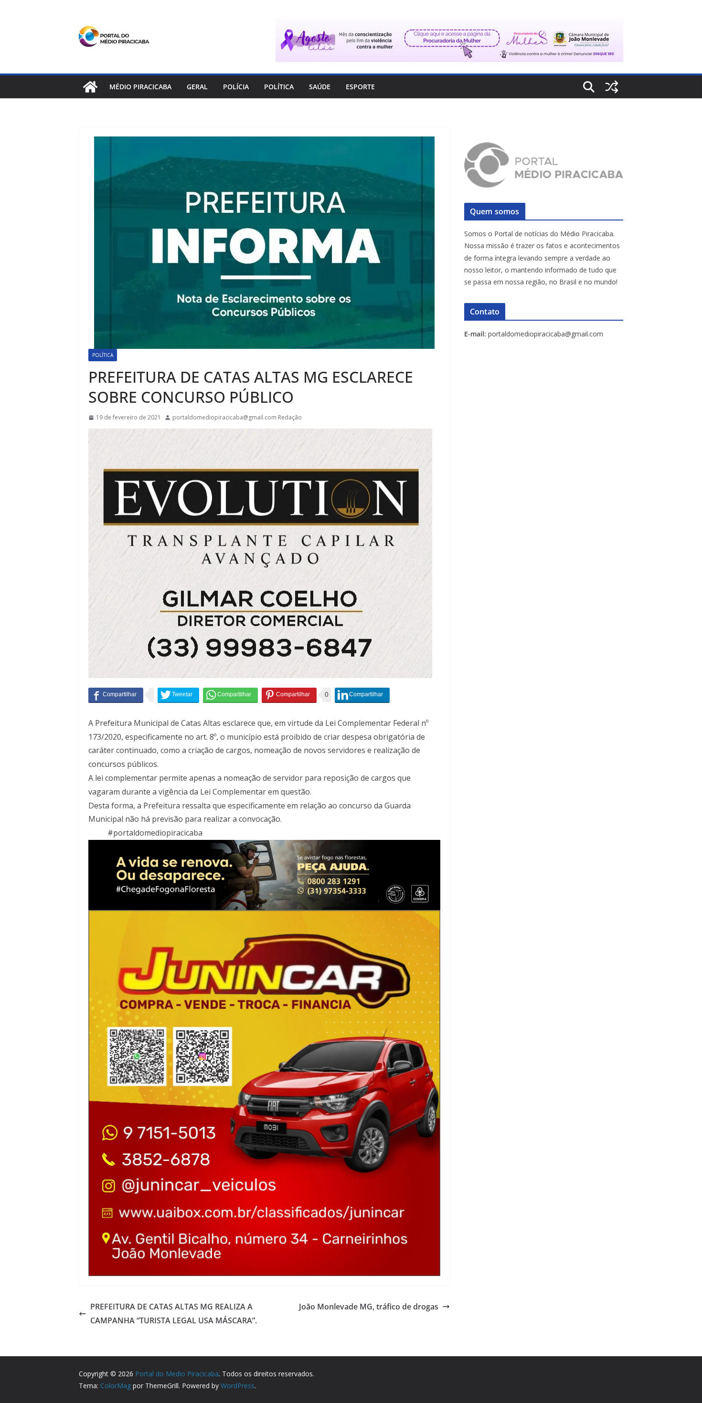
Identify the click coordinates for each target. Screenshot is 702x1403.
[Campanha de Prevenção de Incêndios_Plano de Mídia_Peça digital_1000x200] (264, 846)
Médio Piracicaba (140, 86)
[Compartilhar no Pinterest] (289, 695)
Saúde (319, 86)
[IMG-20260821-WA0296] (264, 916)
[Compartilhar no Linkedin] (362, 695)
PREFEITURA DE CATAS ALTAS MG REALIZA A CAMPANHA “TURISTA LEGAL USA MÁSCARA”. (173, 1313)
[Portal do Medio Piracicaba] (90, 86)
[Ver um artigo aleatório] (611, 86)
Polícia (236, 86)
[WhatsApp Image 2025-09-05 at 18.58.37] (260, 435)
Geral (197, 86)
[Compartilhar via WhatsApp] (230, 695)
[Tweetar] (178, 695)
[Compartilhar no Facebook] (115, 695)
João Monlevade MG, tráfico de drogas (368, 1306)
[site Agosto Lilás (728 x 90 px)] (449, 26)
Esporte (360, 86)
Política (279, 86)
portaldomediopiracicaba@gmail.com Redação (237, 417)
